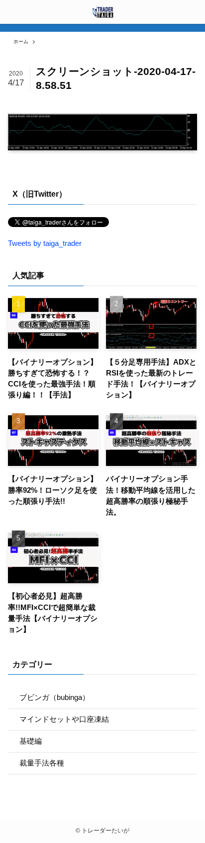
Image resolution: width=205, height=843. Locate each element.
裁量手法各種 (41, 763)
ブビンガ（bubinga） (54, 697)
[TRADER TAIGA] (102, 12)
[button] (193, 12)
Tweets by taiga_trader (45, 243)
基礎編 (30, 741)
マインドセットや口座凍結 (64, 719)
